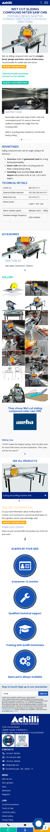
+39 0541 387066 (13, 753)
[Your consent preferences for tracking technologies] (45, 827)
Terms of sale (7, 808)
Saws (4, 786)
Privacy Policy (7, 820)
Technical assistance (10, 804)
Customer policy (8, 812)
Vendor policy (7, 816)
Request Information (14, 66)
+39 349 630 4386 (13, 757)
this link (15, 711)
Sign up (43, 693)
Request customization (15, 82)
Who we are (7, 779)
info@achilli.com (8, 709)
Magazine (6, 794)
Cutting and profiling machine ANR (17, 495)
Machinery (6, 790)
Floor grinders (7, 783)
